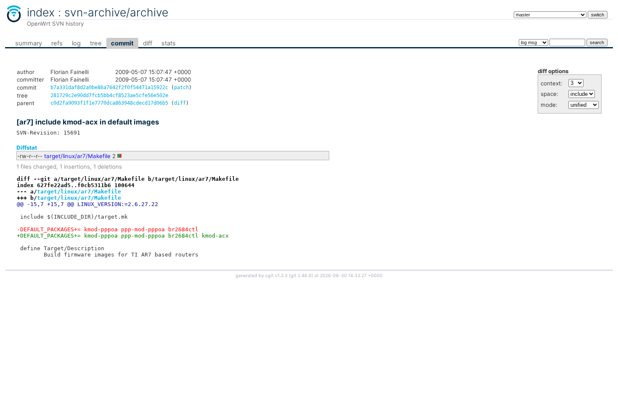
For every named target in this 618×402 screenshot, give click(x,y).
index (41, 12)
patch (181, 87)
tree (96, 43)
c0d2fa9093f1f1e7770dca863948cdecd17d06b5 (109, 103)
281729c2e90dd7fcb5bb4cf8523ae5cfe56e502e (109, 95)
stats (168, 43)
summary (28, 43)
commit (122, 43)
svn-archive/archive (116, 12)
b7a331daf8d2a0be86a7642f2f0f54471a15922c (109, 87)
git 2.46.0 (301, 275)
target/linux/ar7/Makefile (77, 156)
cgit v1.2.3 (276, 275)
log (76, 43)
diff (147, 43)
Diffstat (26, 147)
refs (57, 43)
